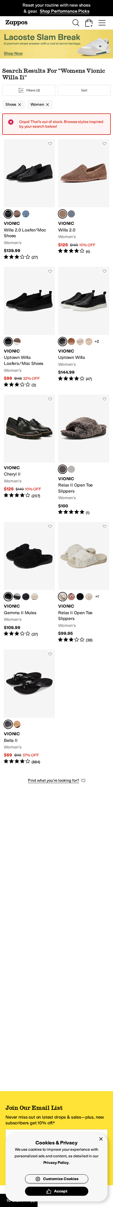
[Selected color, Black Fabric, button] (8, 596)
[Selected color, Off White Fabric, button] (62, 596)
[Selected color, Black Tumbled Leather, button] (8, 213)
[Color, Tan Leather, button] (71, 341)
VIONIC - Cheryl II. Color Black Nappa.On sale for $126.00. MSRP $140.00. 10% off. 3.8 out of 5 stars (29, 455)
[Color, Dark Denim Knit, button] (25, 213)
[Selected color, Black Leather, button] (62, 341)
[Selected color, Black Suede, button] (8, 341)
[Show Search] (75, 22)
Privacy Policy (56, 1162)
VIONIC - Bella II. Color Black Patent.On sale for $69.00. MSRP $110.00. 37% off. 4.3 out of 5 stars (29, 707)
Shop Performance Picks (64, 11)
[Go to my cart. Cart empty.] (88, 22)
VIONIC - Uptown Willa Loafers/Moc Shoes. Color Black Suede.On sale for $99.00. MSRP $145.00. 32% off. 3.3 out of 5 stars (29, 327)
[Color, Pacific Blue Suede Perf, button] (71, 213)
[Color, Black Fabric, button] (80, 596)
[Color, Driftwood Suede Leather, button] (17, 213)
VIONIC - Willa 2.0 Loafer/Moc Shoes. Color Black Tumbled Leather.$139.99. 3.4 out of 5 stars (29, 199)
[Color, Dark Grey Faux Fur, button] (71, 469)
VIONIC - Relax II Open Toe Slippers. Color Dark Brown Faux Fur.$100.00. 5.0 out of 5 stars (83, 455)
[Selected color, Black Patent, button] (8, 724)
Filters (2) (33, 90)
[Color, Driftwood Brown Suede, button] (17, 341)
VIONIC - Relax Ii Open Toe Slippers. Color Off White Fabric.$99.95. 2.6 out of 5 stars (83, 582)
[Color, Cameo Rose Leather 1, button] (88, 341)
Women (37, 104)
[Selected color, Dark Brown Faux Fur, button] (62, 469)
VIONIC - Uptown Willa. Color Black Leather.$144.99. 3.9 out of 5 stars (83, 327)
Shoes (10, 104)
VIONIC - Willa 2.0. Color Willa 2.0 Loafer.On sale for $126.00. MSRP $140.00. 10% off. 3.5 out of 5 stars (83, 199)
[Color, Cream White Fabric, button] (88, 596)
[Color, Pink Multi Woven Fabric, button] (71, 596)
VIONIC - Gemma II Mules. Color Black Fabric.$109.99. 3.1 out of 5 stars (29, 582)
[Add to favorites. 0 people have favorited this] (50, 143)
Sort (84, 90)
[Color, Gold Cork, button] (17, 724)
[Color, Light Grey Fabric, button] (17, 596)
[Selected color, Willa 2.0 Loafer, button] (62, 213)
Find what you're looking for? (53, 780)
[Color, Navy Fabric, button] (25, 596)
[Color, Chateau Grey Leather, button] (80, 341)
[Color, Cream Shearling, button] (34, 596)
